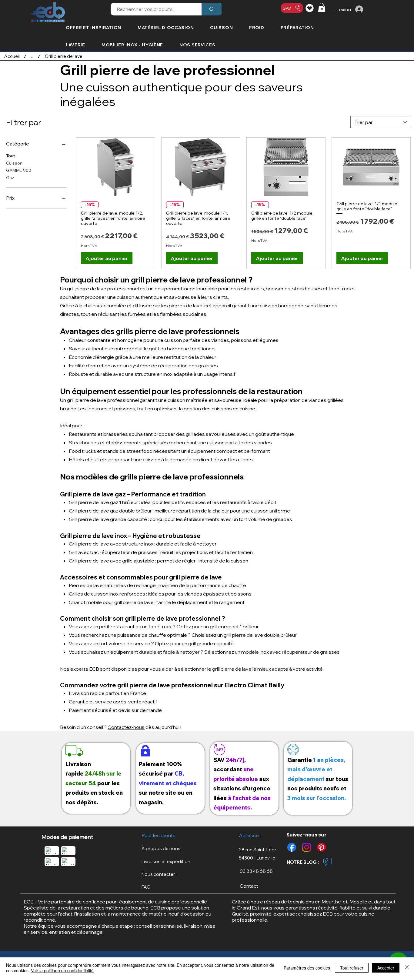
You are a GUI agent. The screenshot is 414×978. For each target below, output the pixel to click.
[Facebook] (292, 847)
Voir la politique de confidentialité (62, 970)
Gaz (10, 177)
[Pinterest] (321, 847)
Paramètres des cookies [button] (307, 968)
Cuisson (14, 163)
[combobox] (380, 122)
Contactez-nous (126, 727)
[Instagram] (306, 847)
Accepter (385, 968)
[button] (322, 7)
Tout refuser (351, 968)
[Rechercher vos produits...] (212, 9)
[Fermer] (406, 967)
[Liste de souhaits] (310, 8)
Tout (10, 156)
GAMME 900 (18, 170)
